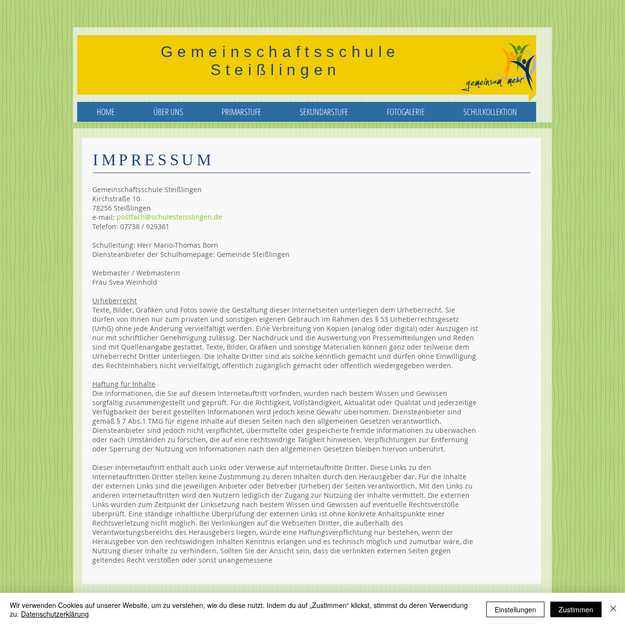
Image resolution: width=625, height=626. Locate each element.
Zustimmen (576, 609)
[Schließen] (613, 609)
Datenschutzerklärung (55, 614)
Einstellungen (515, 609)
